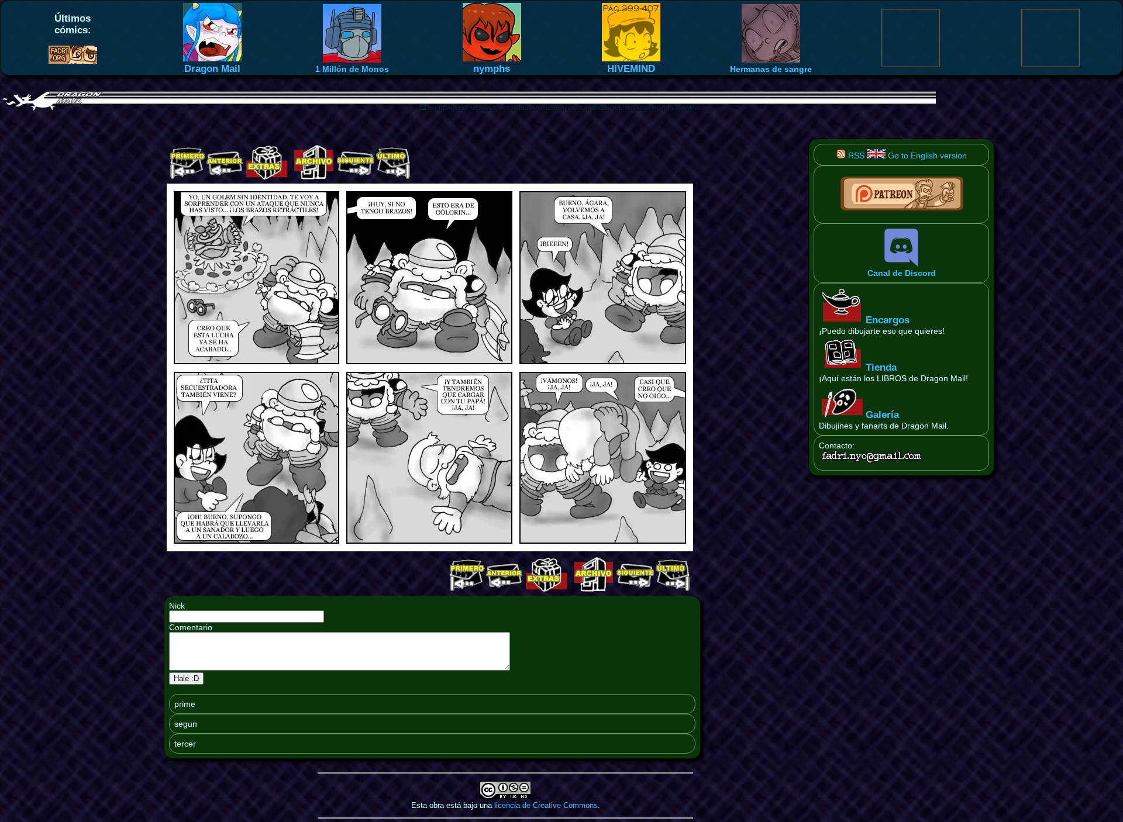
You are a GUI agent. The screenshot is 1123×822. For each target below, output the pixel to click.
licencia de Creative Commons (546, 805)
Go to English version (926, 155)
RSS (855, 155)
